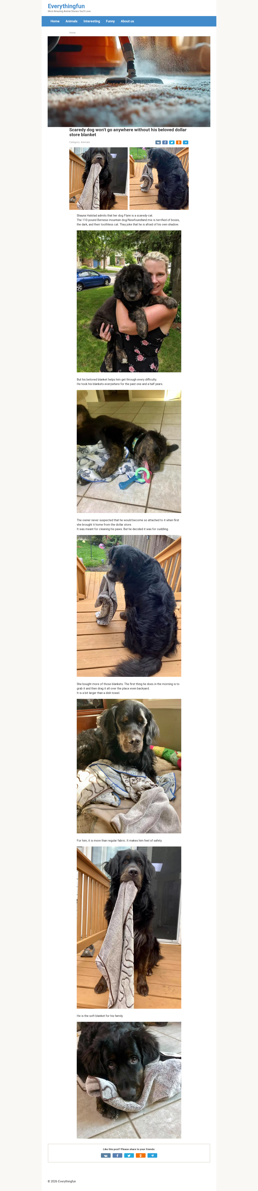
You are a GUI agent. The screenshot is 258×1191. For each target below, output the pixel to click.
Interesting (91, 21)
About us (127, 21)
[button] (129, 82)
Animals (71, 21)
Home (55, 21)
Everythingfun (66, 6)
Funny (110, 21)
